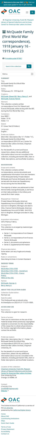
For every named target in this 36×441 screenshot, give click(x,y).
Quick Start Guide (7, 423)
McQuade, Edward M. (9, 96)
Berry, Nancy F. (23, 96)
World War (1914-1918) (9, 269)
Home (3, 414)
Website (4, 391)
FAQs (3, 421)
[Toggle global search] (32, 12)
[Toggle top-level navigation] (27, 12)
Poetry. (3, 275)
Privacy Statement (7, 429)
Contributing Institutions (10, 418)
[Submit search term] (29, 66)
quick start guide (10, 5)
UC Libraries (8, 408)
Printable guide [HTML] (13, 58)
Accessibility (5, 431)
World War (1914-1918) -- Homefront (14, 271)
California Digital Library (21, 410)
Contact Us (5, 434)
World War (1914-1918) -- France (12, 273)
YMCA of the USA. (7, 278)
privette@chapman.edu (9, 389)
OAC (10, 11)
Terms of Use (6, 427)
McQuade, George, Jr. (8, 283)
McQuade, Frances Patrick (10, 99)
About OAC (5, 416)
